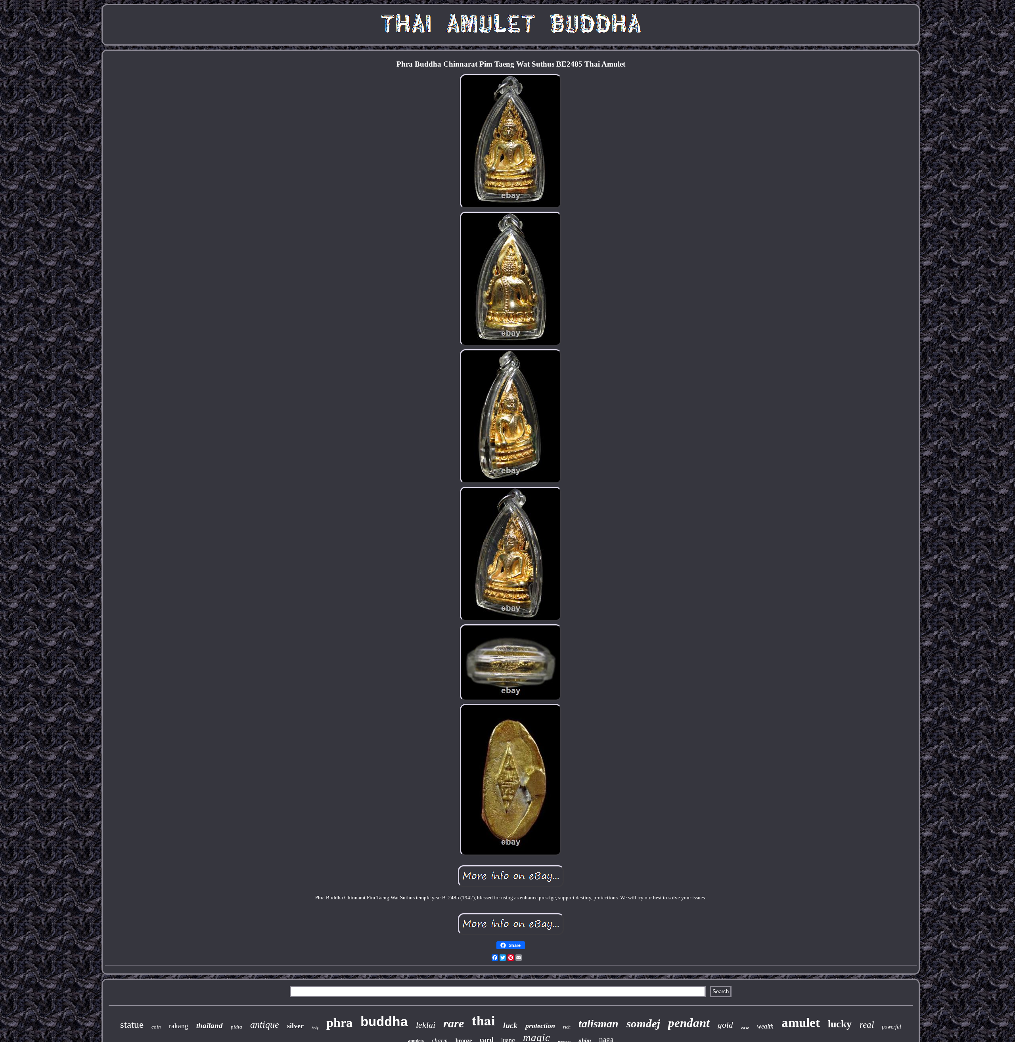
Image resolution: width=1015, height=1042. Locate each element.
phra (339, 1022)
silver (295, 1026)
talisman (598, 1023)
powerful (891, 1027)
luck (510, 1025)
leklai (425, 1025)
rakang (178, 1026)
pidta (236, 1027)
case (745, 1027)
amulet (800, 1022)
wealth (765, 1026)
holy (315, 1028)
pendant (689, 1023)
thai (483, 1020)
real (867, 1025)
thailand (209, 1025)
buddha (384, 1022)
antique (264, 1024)
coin (156, 1027)
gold (725, 1025)
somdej (643, 1023)
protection (540, 1026)
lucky (840, 1024)
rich (567, 1027)
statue (132, 1024)
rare (453, 1023)
